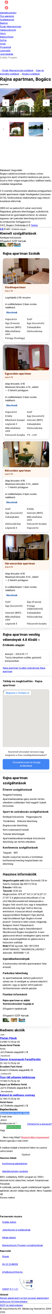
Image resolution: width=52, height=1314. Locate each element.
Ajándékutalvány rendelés (15, 1171)
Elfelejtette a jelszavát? (39, 1124)
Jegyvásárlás (6, 54)
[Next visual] (46, 102)
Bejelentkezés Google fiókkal (15, 1113)
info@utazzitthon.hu (12, 1272)
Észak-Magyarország (10, 26)
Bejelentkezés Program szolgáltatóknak (22, 1245)
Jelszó (3, 1120)
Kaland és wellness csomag (17, 1095)
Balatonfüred (6, 37)
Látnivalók (5, 50)
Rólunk (5, 1256)
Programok (5, 47)
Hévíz (3, 33)
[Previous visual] (5, 102)
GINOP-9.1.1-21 (10, 1289)
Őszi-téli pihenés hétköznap (17, 1077)
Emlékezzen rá (7, 1123)
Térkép (34, 225)
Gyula (2, 43)
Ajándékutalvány (8, 12)
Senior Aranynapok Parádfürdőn (20, 1059)
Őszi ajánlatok (7, 16)
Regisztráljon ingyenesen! (35, 1137)
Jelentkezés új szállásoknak (16, 1230)
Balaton (4, 23)
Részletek (11, 312)
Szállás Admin (9, 1222)
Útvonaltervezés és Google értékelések (26, 764)
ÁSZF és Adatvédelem (11, 1305)
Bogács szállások (31, 74)
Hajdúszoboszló (8, 30)
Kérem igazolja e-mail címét (14, 1140)
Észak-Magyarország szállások (17, 70)
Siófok (3, 40)
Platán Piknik (8, 1038)
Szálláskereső (7, 19)
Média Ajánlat (9, 1237)
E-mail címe (6, 1116)
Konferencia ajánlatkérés (14, 1163)
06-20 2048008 (10, 1264)
